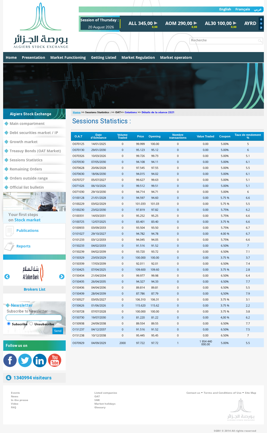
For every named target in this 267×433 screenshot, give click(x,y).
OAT (97, 396)
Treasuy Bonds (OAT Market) (35, 150)
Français (242, 9)
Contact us (193, 392)
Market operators (176, 57)
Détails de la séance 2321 (158, 112)
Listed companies (105, 392)
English (225, 9)
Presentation (33, 57)
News (14, 396)
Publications (27, 230)
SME (97, 400)
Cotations (131, 112)
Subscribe (19, 324)
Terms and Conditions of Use (222, 392)
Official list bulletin (27, 187)
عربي (258, 9)
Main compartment (27, 123)
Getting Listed (103, 57)
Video (14, 403)
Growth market (24, 141)
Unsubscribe (44, 324)
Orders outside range (29, 178)
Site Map (250, 392)
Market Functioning (68, 57)
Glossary (100, 407)
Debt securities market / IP (34, 132)
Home (11, 57)
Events (15, 392)
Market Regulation (138, 57)
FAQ (13, 407)
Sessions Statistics (26, 159)
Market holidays (105, 403)
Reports (23, 246)
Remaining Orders (26, 169)
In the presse (19, 400)
